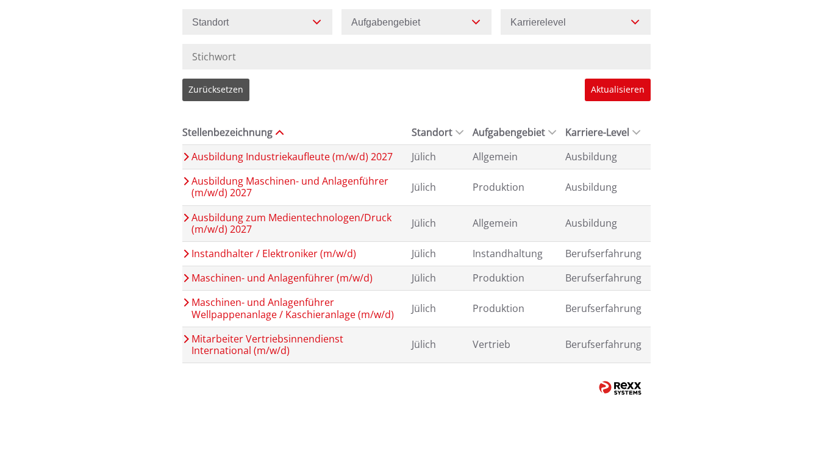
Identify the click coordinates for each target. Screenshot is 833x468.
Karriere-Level (597, 132)
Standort (432, 132)
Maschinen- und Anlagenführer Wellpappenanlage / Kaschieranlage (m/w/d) (292, 308)
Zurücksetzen (215, 89)
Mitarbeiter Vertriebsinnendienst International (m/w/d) (267, 344)
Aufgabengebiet (509, 132)
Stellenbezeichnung (227, 132)
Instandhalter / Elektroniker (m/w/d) (273, 254)
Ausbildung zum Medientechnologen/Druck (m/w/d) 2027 (291, 223)
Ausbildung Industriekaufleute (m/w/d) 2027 (292, 157)
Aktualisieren (618, 89)
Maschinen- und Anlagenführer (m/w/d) (282, 278)
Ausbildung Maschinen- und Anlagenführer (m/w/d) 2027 (289, 187)
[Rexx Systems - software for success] (620, 388)
